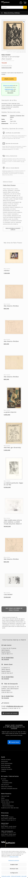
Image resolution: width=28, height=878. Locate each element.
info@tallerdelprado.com (14, 706)
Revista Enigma (6, 803)
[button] (24, 21)
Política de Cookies (14, 856)
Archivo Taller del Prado (21, 51)
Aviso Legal (23, 876)
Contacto (3, 771)
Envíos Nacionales (5, 765)
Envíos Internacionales (6, 763)
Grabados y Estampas (15, 115)
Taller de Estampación (8, 805)
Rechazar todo (14, 868)
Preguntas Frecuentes (6, 769)
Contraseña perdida (7, 782)
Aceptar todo (14, 864)
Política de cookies (6, 876)
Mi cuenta (3, 778)
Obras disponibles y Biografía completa (13, 229)
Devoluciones (4, 761)
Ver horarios (5, 659)
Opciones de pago (5, 767)
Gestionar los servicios (13, 860)
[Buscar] (25, 7)
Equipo (3, 798)
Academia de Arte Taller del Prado (10, 807)
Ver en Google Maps (7, 657)
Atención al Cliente (6, 759)
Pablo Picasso (5, 54)
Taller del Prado (5, 796)
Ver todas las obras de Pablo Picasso (14, 609)
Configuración (14, 872)
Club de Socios (5, 784)
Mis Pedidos (5, 780)
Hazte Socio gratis (6, 67)
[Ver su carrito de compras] (24, 3)
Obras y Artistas (5, 800)
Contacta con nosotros (6, 149)
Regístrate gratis (9, 89)
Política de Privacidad (16, 876)
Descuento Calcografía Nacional (9, 788)
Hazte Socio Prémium (6, 786)
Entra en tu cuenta (8, 85)
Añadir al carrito (9, 79)
